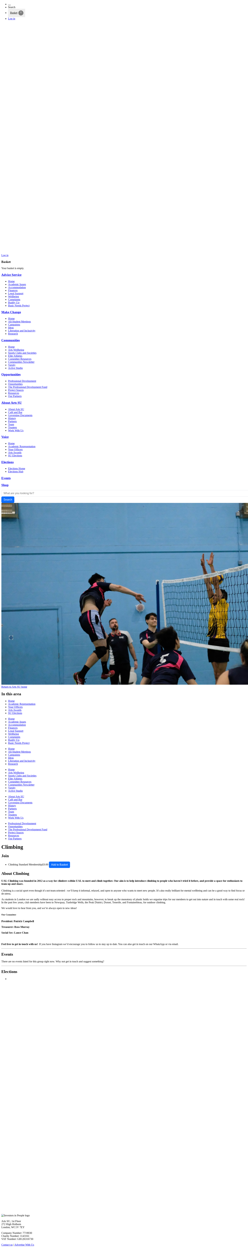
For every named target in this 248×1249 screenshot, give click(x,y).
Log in (11, 18)
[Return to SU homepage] (124, 252)
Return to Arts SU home (14, 686)
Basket (13, 12)
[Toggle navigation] (9, 5)
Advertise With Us (24, 1244)
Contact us (7, 1244)
